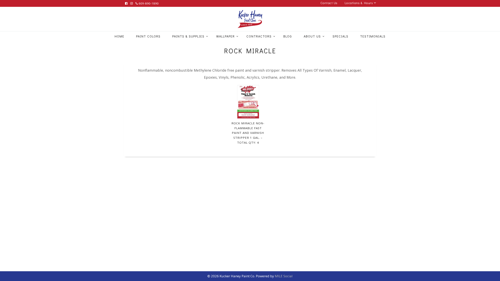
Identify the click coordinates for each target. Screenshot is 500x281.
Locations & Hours (359, 3)
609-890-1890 (148, 3)
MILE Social (284, 276)
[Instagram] (131, 3)
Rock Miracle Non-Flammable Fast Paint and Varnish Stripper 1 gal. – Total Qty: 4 (247, 132)
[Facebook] (126, 3)
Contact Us (329, 3)
